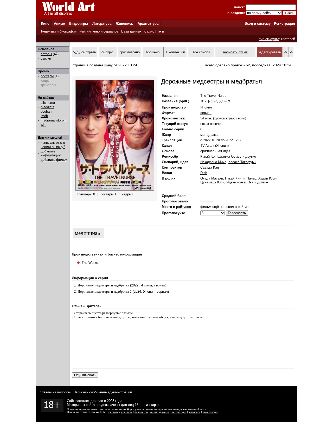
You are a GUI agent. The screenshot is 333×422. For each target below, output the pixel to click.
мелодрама (209, 135)
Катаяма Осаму (229, 156)
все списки (201, 52)
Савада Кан (209, 167)
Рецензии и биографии (58, 31)
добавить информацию (51, 153)
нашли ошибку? (53, 147)
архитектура (210, 412)
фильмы (113, 412)
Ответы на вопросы (55, 392)
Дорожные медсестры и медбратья (103, 285)
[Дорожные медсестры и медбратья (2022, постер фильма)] (114, 189)
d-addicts (47, 107)
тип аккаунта (269, 39)
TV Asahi (207, 146)
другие (250, 156)
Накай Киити (235, 178)
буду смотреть (84, 52)
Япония (206, 107)
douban (46, 111)
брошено (152, 52)
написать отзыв (53, 142)
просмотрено (129, 52)
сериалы (126, 412)
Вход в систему (258, 23)
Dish (203, 173)
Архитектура (148, 23)
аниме (154, 412)
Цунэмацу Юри (212, 182)
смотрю (107, 52)
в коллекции (175, 52)
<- (285, 52)
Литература (101, 23)
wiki (43, 125)
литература (178, 412)
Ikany (108, 65)
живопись (194, 412)
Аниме (59, 23)
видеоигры (141, 412)
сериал (206, 113)
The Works (90, 263)
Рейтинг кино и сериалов (98, 31)
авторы (46, 54)
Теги (160, 31)
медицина (86, 233)
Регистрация (284, 23)
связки (46, 58)
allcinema (48, 103)
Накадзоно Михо (213, 162)
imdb (44, 116)
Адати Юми (267, 178)
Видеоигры (78, 23)
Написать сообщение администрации (102, 392)
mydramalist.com (54, 120)
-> (291, 52)
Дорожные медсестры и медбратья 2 (105, 291)
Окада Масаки (211, 178)
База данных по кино (137, 31)
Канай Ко (207, 156)
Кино (45, 23)
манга (165, 412)
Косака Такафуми (242, 162)
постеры (47, 76)
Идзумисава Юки (239, 182)
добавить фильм (54, 160)
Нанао (251, 178)
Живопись (124, 23)
